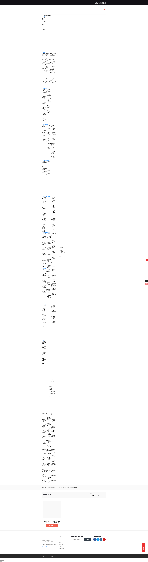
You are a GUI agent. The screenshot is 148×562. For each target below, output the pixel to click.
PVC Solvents (43, 231)
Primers (49, 149)
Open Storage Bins (48, 463)
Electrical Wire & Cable (54, 277)
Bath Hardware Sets (53, 239)
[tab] (103, 495)
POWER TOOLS (44, 90)
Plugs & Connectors (49, 278)
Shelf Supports (48, 440)
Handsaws (54, 76)
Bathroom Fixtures (46, 232)
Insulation (44, 180)
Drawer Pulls (44, 326)
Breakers (54, 280)
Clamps (47, 79)
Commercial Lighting (44, 279)
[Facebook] (94, 539)
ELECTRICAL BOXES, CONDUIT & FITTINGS (48, 289)
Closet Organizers (44, 465)
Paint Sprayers (53, 158)
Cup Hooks (53, 461)
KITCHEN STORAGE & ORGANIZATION (53, 464)
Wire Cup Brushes (49, 102)
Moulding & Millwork (48, 162)
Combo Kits (44, 110)
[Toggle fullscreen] (2, 560)
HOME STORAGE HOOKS (53, 450)
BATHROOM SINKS (44, 234)
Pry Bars (46, 73)
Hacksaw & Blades (43, 63)
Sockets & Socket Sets (54, 55)
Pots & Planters (50, 386)
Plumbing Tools (44, 202)
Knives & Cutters (46, 60)
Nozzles (51, 383)
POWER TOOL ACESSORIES (48, 91)
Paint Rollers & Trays (53, 149)
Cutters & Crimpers (50, 55)
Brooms (43, 27)
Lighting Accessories (44, 283)
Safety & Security (54, 82)
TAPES (52, 126)
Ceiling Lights (44, 293)
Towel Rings (53, 257)
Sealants (44, 140)
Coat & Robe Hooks (53, 250)
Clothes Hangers (44, 469)
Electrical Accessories (53, 289)
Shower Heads (44, 209)
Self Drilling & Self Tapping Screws (48, 418)
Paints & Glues (45, 124)
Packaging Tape (54, 133)
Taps (53, 216)
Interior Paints (49, 144)
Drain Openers (44, 204)
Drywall (48, 171)
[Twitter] (97, 539)
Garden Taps (53, 221)
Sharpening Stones (50, 59)
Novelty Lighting (44, 288)
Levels (50, 78)
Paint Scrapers (54, 62)
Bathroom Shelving (49, 478)
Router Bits (49, 110)
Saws (44, 113)
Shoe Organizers (44, 472)
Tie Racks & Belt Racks (44, 455)
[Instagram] (100, 539)
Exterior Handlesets (44, 429)
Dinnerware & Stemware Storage (53, 470)
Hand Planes (50, 67)
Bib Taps (53, 229)
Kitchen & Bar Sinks (54, 319)
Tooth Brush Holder (53, 246)
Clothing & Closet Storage (64, 487)
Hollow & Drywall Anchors (49, 425)
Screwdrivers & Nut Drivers (47, 55)
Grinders (44, 120)
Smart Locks (44, 437)
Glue (49, 128)
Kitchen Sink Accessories (53, 311)
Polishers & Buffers (44, 97)
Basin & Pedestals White (44, 245)
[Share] (1, 560)
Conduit (49, 298)
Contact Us (63, 253)
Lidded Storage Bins (49, 459)
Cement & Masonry (44, 166)
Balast (53, 281)
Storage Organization (47, 448)
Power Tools (45, 88)
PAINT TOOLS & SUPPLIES (53, 144)
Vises (43, 79)
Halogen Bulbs (44, 360)
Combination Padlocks (53, 418)
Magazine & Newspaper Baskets (49, 455)
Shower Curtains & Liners (49, 259)
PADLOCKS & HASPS (53, 414)
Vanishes (49, 151)
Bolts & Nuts (49, 447)
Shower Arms (44, 207)
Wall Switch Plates (48, 282)
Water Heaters (44, 216)
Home (43, 487)
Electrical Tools (54, 293)
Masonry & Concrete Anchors (49, 422)
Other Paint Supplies (53, 152)
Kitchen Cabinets (53, 322)
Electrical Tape (54, 295)
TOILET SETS (48, 234)
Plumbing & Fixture (46, 196)
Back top (143, 548)
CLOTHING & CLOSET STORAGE (44, 450)
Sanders (44, 115)
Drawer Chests (44, 480)
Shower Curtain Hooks (49, 263)
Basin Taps (53, 224)
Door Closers (43, 434)
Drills (44, 112)
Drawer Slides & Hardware (53, 435)
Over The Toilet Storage (49, 475)
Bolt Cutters (46, 67)
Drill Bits (48, 105)
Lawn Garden (45, 376)
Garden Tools (51, 377)
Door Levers (43, 442)
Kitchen (44, 304)
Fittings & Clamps (48, 293)
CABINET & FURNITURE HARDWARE (53, 427)
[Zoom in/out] (3, 560)
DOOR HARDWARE (43, 414)
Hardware (44, 412)
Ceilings (48, 165)
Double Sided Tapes (53, 130)
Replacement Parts (44, 313)
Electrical (44, 268)
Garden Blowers (44, 108)
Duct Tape (53, 140)
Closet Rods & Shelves (44, 458)
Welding (47, 76)
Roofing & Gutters (44, 169)
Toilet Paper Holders (53, 243)
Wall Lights (43, 295)
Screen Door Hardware (44, 421)
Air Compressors (44, 100)
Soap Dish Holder (53, 253)
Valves (44, 223)
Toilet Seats (48, 251)
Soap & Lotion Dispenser (44, 265)
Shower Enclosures (54, 266)
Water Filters (44, 221)
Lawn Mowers (50, 389)
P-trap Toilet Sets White (49, 245)
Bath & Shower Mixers (53, 201)
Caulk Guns (44, 137)
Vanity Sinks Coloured (44, 248)
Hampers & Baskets (49, 482)
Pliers (43, 76)
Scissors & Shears (43, 59)
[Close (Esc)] (0, 560)
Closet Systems (44, 475)
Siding (49, 178)
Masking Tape (54, 135)
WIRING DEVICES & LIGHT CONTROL (48, 270)
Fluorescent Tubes (44, 353)
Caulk (44, 135)
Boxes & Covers (49, 296)
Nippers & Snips (50, 63)
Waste (44, 224)
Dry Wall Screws (49, 435)
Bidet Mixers (53, 211)
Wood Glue (48, 130)
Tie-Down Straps (48, 429)
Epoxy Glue (48, 133)
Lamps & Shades (44, 291)
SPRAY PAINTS (43, 126)
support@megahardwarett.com (47, 546)
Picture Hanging (49, 432)
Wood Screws (48, 445)
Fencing (48, 174)
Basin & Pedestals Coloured (44, 237)
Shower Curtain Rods (49, 266)
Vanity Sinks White (44, 256)
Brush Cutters (44, 103)
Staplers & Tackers (43, 55)
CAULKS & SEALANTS (44, 132)
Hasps (53, 422)
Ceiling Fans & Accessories (44, 275)
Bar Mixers (53, 213)
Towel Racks (53, 259)
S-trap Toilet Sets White (49, 248)
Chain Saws (44, 105)
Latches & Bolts (44, 432)
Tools (44, 52)
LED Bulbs (43, 363)
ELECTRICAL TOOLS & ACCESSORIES (53, 285)
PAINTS (48, 141)
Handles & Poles (44, 24)
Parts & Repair (44, 212)
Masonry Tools (43, 67)
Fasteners (44, 177)
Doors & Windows (44, 174)
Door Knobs (43, 439)
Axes (43, 82)
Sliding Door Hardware (44, 425)
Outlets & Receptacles (49, 275)
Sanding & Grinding (49, 99)
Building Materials (46, 160)
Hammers (46, 71)
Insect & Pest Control (52, 394)
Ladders (48, 176)
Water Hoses (52, 391)
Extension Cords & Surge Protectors (54, 272)
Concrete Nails (49, 442)
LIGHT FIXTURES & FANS (44, 270)
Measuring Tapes (47, 64)
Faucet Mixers (53, 198)
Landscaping (52, 381)
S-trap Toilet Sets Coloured (49, 241)
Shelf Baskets (48, 466)
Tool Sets (50, 75)
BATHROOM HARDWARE (53, 234)
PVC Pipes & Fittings (43, 227)
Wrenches (50, 81)
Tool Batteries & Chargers (48, 95)
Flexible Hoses (44, 214)
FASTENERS (48, 413)
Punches (50, 73)
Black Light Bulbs (44, 357)
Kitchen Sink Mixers (54, 205)
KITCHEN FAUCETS (44, 306)
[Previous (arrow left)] (0, 561)
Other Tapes (53, 138)
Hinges (44, 447)
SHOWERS (53, 262)
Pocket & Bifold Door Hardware (44, 418)
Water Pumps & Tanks (44, 199)
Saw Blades (48, 107)
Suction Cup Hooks (54, 454)
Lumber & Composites (44, 162)
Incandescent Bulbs (44, 350)
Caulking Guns (54, 59)
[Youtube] (104, 539)
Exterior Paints (49, 147)
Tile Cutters (53, 73)
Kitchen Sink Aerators (53, 315)
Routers (44, 118)
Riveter (46, 82)
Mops (44, 29)
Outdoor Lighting (44, 286)
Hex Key (43, 73)
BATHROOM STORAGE (48, 470)
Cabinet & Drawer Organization (53, 479)
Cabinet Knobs (44, 323)
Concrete (48, 168)
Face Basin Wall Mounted (44, 241)
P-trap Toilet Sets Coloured (49, 237)
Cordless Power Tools (44, 94)
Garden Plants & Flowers (52, 396)
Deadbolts (44, 444)
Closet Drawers (44, 477)
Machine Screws (49, 437)
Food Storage (53, 483)
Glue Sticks (48, 138)
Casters (54, 438)
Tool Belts (48, 112)
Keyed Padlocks (53, 421)
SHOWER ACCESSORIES (48, 255)
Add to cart (49, 521)
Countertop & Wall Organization (53, 474)
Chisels (43, 71)
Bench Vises (50, 70)
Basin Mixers (53, 208)
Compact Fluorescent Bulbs (44, 342)
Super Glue (48, 135)
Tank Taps (53, 226)
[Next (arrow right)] (1, 561)
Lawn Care (52, 379)
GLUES (48, 126)
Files (53, 79)
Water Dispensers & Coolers (53, 306)
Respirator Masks (53, 156)
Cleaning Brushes (44, 22)
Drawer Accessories (44, 462)
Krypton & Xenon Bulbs (44, 346)
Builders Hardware (44, 172)
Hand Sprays (44, 219)
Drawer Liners (44, 482)
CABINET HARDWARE (44, 319)
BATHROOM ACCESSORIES (44, 260)
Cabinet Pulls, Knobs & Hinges (53, 431)
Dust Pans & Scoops (43, 18)
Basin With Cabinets (44, 252)
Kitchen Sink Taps (53, 219)
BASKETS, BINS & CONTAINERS (48, 450)
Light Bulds (45, 340)
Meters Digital (54, 66)
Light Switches (48, 285)
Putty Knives (54, 69)
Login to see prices (52, 525)
